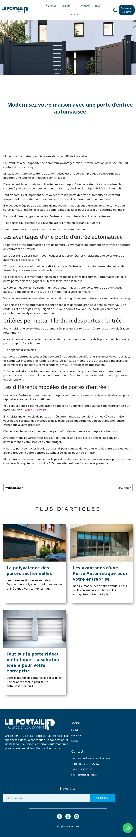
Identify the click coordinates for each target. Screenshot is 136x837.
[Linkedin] (76, 816)
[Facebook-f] (59, 816)
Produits (65, 5)
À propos (51, 5)
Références (84, 5)
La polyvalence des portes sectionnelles (29, 570)
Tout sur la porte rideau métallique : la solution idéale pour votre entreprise (33, 662)
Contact (75, 14)
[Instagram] (68, 816)
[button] (128, 828)
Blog (97, 5)
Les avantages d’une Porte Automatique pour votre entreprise (100, 573)
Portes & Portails (34, 410)
